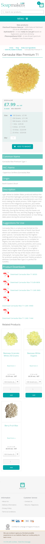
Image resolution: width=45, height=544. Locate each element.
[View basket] (41, 5)
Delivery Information (9, 505)
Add (11, 395)
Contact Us (28, 501)
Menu (20, 18)
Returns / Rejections (31, 505)
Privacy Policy (7, 508)
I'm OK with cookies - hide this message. (17, 542)
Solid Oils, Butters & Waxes (13, 50)
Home (11, 48)
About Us (5, 501)
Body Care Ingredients (28, 48)
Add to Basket (24, 146)
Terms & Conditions (9, 512)
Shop (17, 48)
